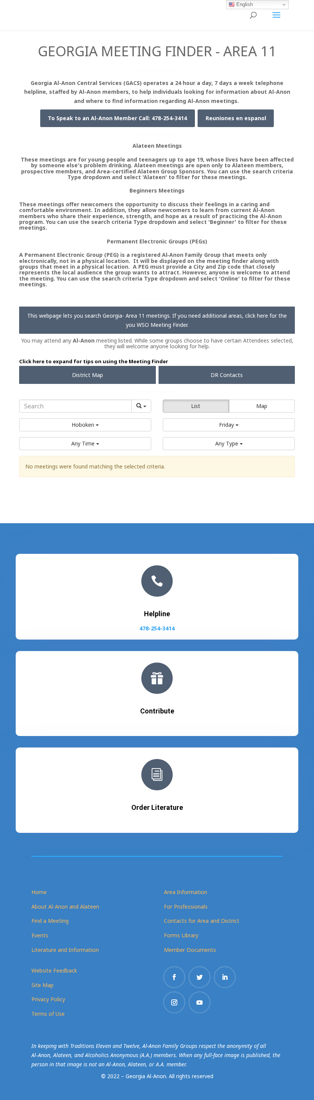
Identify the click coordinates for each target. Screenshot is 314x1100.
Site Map (42, 985)
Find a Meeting (50, 920)
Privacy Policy (48, 999)
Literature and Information (65, 949)
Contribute (157, 711)
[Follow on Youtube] (199, 1002)
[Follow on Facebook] (174, 977)
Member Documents (190, 949)
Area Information (185, 892)
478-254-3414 (157, 628)
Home (39, 892)
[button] (85, 424)
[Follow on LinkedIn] (225, 977)
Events (39, 935)
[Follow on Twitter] (199, 977)
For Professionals (186, 906)
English (244, 4)
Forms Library (181, 935)
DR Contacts (227, 375)
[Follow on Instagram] (174, 1002)
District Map (87, 375)
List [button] (195, 406)
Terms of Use (48, 1013)
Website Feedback (54, 970)
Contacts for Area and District (201, 920)
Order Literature (157, 807)
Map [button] (261, 406)
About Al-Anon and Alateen (65, 906)
